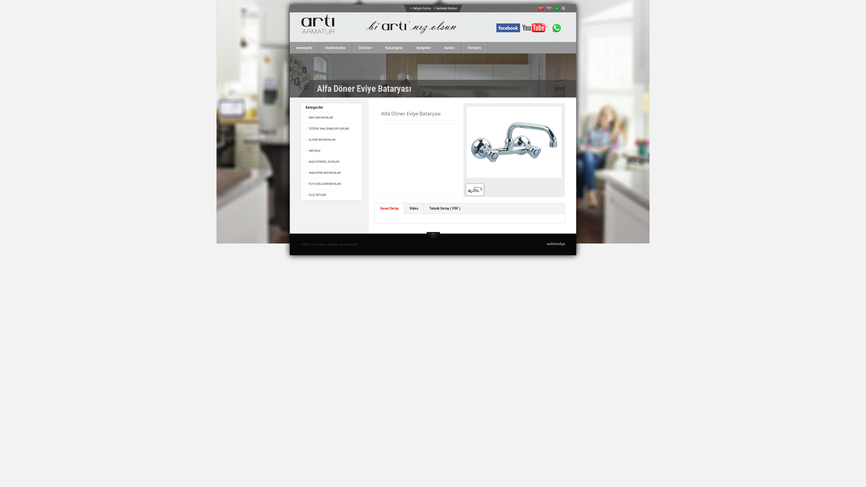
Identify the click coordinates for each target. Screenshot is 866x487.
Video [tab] (414, 208)
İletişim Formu (422, 8)
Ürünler (365, 47)
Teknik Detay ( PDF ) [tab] (444, 208)
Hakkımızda (335, 47)
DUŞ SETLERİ (317, 195)
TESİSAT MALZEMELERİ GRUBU (329, 128)
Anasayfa (304, 47)
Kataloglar (394, 47)
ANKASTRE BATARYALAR (325, 173)
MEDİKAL (315, 150)
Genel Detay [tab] (389, 208)
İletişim (474, 47)
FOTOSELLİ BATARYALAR (325, 184)
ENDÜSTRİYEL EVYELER (324, 161)
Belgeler (424, 47)
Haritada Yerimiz (446, 8)
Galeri (449, 47)
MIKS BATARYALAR (321, 117)
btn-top (433, 235)
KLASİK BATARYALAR (322, 139)
